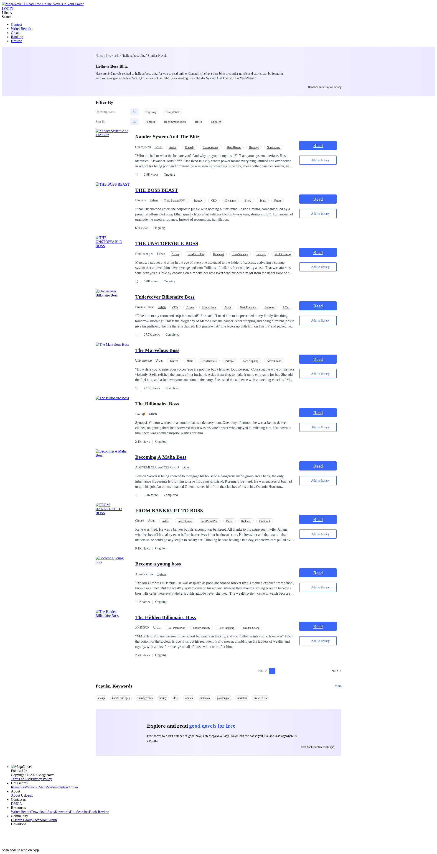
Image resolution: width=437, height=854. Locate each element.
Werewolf (32, 787)
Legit (29, 795)
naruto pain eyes (121, 698)
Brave (248, 200)
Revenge (254, 147)
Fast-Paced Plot (196, 254)
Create (15, 33)
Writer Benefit (21, 29)
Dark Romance (248, 307)
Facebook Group (45, 820)
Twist (263, 200)
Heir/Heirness (209, 361)
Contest (16, 24)
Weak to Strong (282, 254)
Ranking (17, 37)
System (161, 574)
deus (175, 698)
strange (101, 698)
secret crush (260, 698)
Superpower (273, 147)
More (338, 686)
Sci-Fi (159, 147)
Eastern (174, 361)
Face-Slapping (240, 254)
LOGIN (7, 8)
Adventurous (274, 361)
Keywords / (114, 55)
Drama (190, 307)
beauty (163, 698)
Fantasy (63, 787)
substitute (242, 698)
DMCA (16, 803)
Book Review (99, 812)
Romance (18, 787)
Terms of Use (20, 779)
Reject (277, 200)
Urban (154, 200)
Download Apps (43, 812)
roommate (205, 698)
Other (186, 467)
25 (326, 671)
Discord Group (22, 820)
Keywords (62, 812)
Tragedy (198, 200)
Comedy (189, 147)
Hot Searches (79, 812)
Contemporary (210, 147)
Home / (101, 55)
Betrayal (229, 361)
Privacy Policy (41, 779)
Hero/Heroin (234, 147)
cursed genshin (145, 698)
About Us (18, 795)
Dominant (230, 200)
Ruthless (246, 521)
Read (318, 145)
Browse (16, 41)
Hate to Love (209, 307)
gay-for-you (223, 698)
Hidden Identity (201, 627)
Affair (286, 307)
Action (172, 147)
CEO (214, 200)
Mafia (228, 307)
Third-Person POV (174, 200)
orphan (189, 698)
